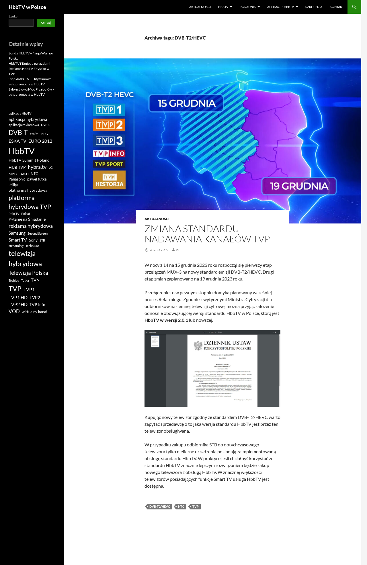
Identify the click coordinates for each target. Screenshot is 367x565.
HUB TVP (17, 167)
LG (50, 167)
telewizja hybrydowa (25, 258)
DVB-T (18, 132)
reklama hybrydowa (31, 226)
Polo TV (14, 213)
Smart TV (18, 239)
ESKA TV (17, 141)
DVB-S (45, 125)
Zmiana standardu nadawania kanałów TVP (207, 234)
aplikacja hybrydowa (28, 119)
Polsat (25, 213)
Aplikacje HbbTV (280, 7)
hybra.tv (37, 167)
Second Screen (38, 233)
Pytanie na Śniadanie (27, 219)
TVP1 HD (18, 297)
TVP (195, 506)
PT (178, 250)
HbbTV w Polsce (27, 7)
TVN (35, 280)
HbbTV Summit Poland (29, 160)
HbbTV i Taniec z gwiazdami (29, 63)
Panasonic (17, 179)
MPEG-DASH (19, 174)
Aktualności (200, 7)
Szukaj (13, 16)
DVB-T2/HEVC (159, 506)
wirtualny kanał (34, 312)
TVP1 (29, 289)
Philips (13, 185)
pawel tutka (37, 179)
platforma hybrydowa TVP (30, 202)
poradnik (248, 7)
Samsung (17, 233)
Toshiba (14, 280)
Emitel (34, 134)
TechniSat (32, 246)
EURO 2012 (40, 141)
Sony (33, 240)
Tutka (25, 280)
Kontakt (337, 7)
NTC (181, 506)
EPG (44, 134)
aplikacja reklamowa (24, 125)
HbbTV (223, 7)
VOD (14, 311)
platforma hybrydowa (28, 190)
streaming (16, 246)
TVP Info (37, 304)
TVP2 (35, 297)
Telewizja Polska (28, 272)
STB (42, 240)
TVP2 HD (18, 304)
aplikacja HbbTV (20, 113)
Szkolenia (313, 7)
